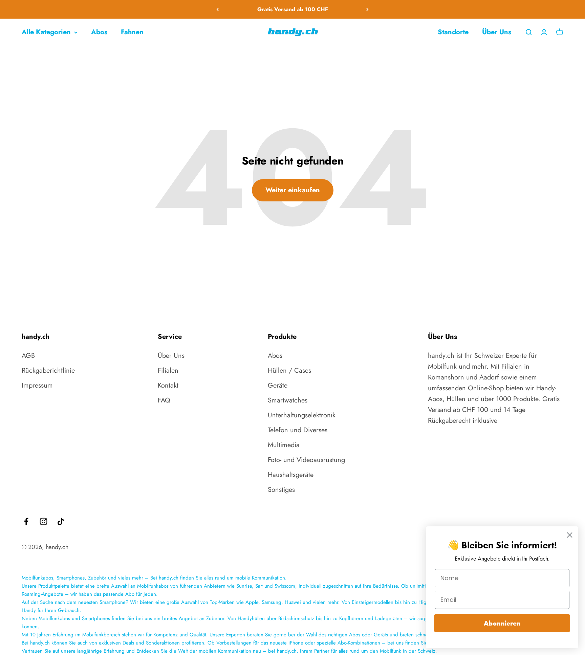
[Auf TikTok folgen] (60, 521)
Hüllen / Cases (289, 370)
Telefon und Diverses (297, 430)
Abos (99, 32)
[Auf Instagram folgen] (43, 521)
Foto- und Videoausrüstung (306, 460)
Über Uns (496, 32)
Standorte (453, 32)
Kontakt (168, 385)
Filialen (168, 370)
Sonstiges (281, 490)
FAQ (164, 400)
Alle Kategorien (46, 32)
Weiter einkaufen (292, 190)
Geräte (277, 385)
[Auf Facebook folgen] (26, 521)
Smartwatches (287, 400)
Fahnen (132, 32)
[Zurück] (217, 9)
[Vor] (367, 9)
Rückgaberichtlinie (48, 370)
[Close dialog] (570, 535)
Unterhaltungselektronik (301, 415)
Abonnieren (502, 623)
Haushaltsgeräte (290, 475)
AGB (28, 356)
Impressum (37, 385)
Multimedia (284, 445)
